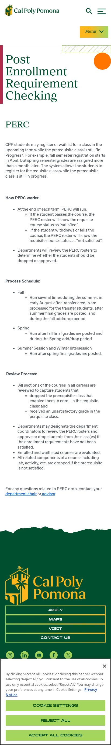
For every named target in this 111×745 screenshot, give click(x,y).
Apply (55, 610)
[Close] (104, 666)
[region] (55, 702)
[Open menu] (102, 10)
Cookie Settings (55, 705)
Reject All (55, 720)
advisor (48, 493)
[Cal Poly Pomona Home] (32, 10)
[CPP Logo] (45, 585)
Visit (55, 628)
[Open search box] (89, 10)
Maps (55, 619)
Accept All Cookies (55, 735)
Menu (90, 32)
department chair (21, 493)
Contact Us (56, 638)
